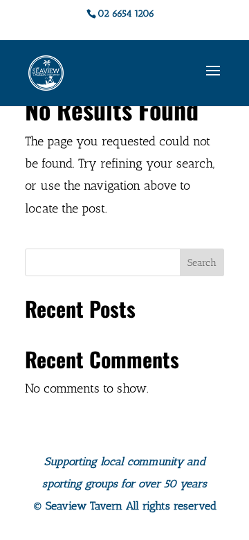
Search (201, 263)
